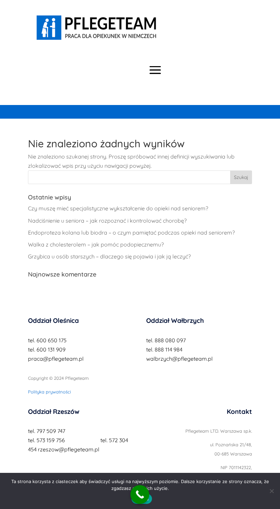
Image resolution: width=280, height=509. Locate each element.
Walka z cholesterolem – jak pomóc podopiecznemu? (96, 244)
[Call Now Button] (139, 494)
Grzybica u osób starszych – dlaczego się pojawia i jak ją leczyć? (109, 256)
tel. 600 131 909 (47, 349)
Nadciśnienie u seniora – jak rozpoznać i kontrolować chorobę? (107, 220)
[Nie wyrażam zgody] (271, 491)
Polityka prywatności (49, 391)
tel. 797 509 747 (46, 431)
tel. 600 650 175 (47, 340)
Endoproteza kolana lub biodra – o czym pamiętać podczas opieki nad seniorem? (131, 232)
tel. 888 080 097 (166, 340)
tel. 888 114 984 (164, 349)
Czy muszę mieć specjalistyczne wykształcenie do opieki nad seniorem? (118, 208)
